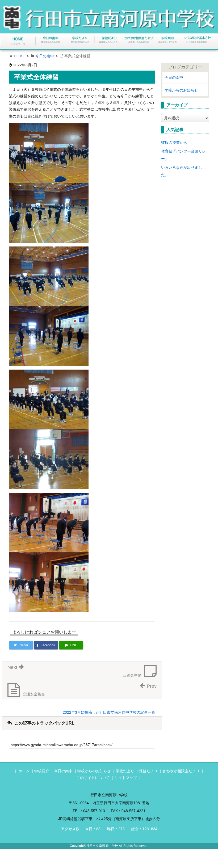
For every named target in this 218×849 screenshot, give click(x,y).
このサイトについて (93, 778)
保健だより (148, 771)
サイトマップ (126, 778)
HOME (19, 56)
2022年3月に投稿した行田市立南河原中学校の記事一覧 (109, 712)
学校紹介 (41, 771)
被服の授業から (174, 142)
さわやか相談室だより (181, 771)
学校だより (125, 771)
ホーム (24, 771)
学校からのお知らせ (181, 90)
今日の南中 (44, 56)
